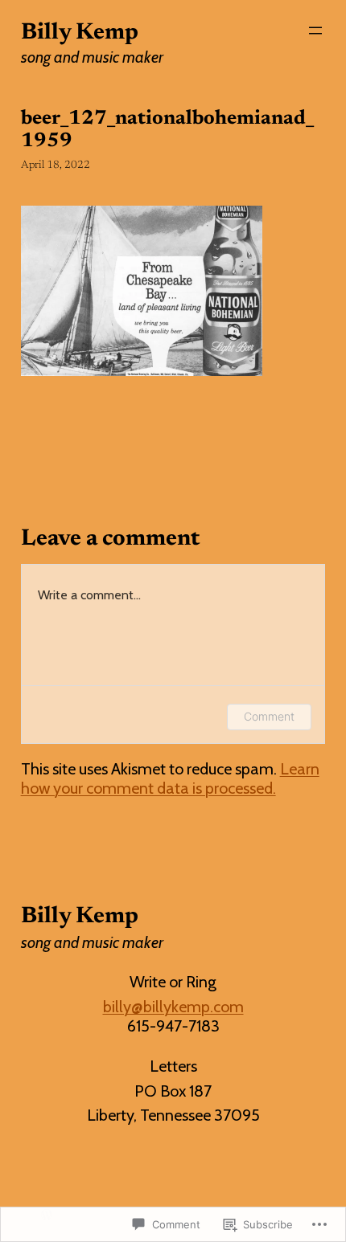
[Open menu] (315, 30)
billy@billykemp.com (173, 1006)
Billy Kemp (79, 33)
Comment (269, 716)
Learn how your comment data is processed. (170, 778)
